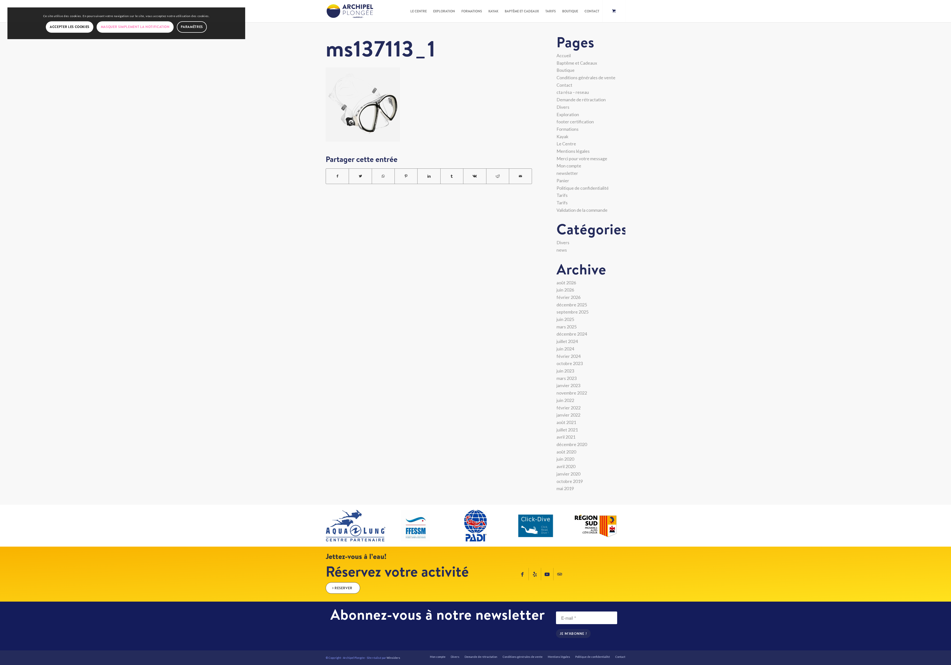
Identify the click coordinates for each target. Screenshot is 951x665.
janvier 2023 (568, 385)
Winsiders (393, 657)
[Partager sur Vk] (474, 176)
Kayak (562, 136)
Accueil (563, 55)
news (561, 250)
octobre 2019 (569, 481)
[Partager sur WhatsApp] (383, 176)
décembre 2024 (571, 334)
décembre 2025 (571, 304)
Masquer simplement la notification (135, 27)
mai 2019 (565, 488)
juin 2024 (565, 348)
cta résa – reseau (572, 92)
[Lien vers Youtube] (547, 574)
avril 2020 (565, 466)
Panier (562, 180)
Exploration (567, 114)
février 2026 (568, 297)
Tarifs (562, 195)
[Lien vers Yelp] (535, 574)
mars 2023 (566, 378)
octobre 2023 (569, 363)
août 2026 (566, 282)
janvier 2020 (568, 474)
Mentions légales (573, 151)
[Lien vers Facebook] (522, 574)
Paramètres (192, 27)
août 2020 (566, 451)
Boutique (565, 70)
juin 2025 (565, 319)
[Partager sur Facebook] (337, 176)
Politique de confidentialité (582, 188)
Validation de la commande (582, 210)
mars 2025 (566, 326)
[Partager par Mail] (520, 176)
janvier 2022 (568, 415)
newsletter (567, 173)
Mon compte (568, 165)
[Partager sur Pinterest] (406, 176)
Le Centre (566, 143)
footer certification (575, 121)
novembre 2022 (571, 393)
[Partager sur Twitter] (360, 176)
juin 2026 (565, 290)
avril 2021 (565, 437)
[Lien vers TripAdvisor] (560, 574)
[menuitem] (418, 11)
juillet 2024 (567, 341)
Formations (567, 129)
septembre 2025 (572, 312)
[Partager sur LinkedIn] (429, 176)
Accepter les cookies (69, 27)
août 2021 (566, 422)
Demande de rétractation (581, 99)
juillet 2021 (567, 429)
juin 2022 (565, 400)
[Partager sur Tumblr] (452, 176)
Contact (564, 85)
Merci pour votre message (581, 158)
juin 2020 (565, 459)
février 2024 (568, 356)
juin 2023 (565, 370)
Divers (562, 107)
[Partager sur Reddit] (497, 176)
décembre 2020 (571, 444)
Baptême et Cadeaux (576, 63)
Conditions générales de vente (585, 77)
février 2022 (568, 407)
